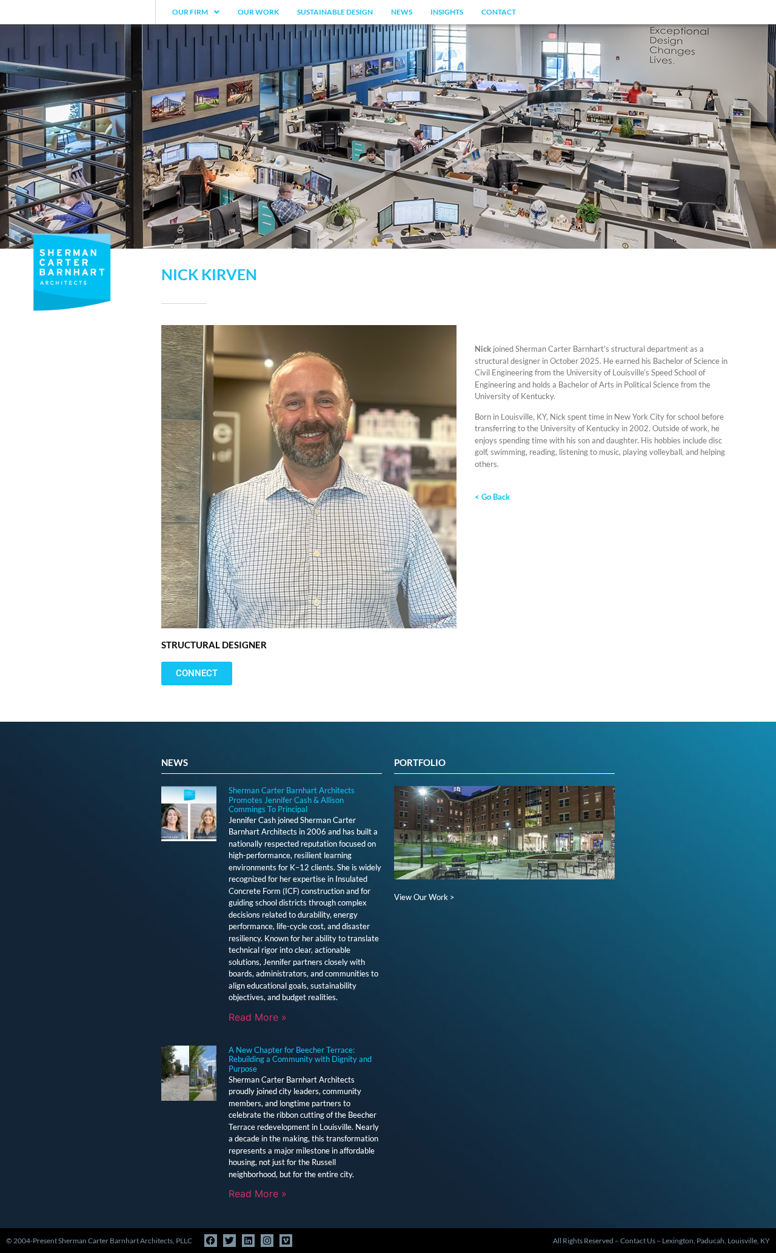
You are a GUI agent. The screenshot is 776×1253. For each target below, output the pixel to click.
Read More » (258, 1017)
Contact (498, 11)
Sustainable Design (335, 11)
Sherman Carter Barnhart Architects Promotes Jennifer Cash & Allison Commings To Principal (292, 799)
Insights (446, 11)
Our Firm (190, 11)
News (401, 11)
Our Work (258, 11)
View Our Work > (424, 897)
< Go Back (492, 497)
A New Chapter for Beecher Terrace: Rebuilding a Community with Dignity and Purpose (300, 1059)
